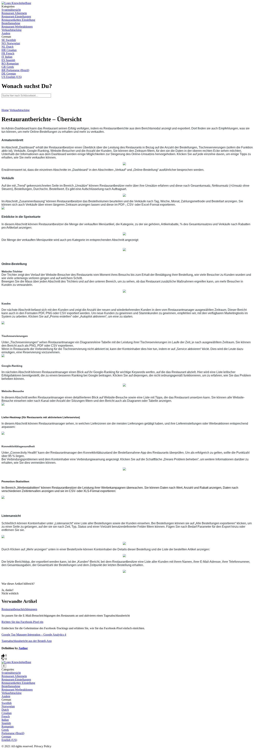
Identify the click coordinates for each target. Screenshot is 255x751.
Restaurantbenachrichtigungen (19, 609)
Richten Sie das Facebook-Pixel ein (22, 621)
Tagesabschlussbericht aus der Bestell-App (26, 640)
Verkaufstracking (19, 110)
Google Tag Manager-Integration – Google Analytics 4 (33, 634)
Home (5, 110)
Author (23, 648)
